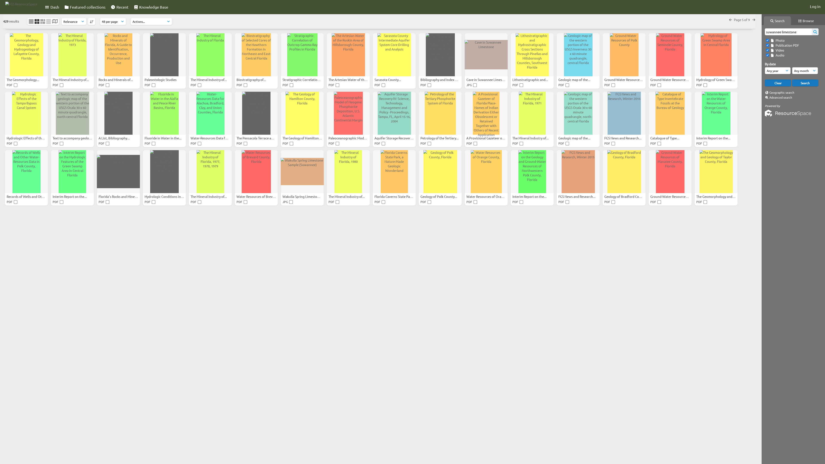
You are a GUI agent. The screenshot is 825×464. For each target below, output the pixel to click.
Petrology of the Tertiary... (439, 138)
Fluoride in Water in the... (163, 138)
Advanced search (780, 97)
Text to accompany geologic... (74, 138)
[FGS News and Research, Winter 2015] (578, 171)
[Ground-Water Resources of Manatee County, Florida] (670, 171)
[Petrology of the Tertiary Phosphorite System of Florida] (440, 113)
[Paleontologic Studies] (164, 54)
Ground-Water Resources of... (626, 80)
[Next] (753, 20)
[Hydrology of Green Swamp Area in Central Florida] (716, 54)
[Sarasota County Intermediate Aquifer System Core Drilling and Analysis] (394, 54)
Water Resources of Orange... (488, 196)
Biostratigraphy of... (252, 80)
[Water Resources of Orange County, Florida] (486, 171)
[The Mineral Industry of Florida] (210, 54)
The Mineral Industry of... (71, 80)
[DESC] (91, 21)
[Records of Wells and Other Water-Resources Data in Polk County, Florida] (26, 171)
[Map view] (55, 22)
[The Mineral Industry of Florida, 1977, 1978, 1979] (210, 171)
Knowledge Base (153, 7)
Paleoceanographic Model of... (350, 138)
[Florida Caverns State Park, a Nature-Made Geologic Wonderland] (394, 171)
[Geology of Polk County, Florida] (440, 171)
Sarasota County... (388, 80)
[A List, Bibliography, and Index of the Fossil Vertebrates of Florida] (118, 113)
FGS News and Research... (623, 138)
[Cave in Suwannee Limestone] (486, 54)
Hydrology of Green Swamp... (717, 80)
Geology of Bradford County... (626, 196)
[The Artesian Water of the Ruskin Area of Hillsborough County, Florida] (348, 54)
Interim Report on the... (713, 138)
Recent (122, 7)
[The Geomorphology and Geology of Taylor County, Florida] (716, 171)
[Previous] (730, 20)
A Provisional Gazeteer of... (486, 138)
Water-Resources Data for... (211, 138)
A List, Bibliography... (114, 138)
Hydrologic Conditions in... (164, 196)
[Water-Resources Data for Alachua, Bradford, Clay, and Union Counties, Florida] (210, 113)
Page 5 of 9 (742, 20)
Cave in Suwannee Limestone (488, 80)
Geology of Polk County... (439, 196)
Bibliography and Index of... (440, 80)
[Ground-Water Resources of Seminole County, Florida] (670, 54)
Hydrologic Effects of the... (27, 138)
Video (779, 50)
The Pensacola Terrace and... (257, 138)
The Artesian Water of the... (348, 80)
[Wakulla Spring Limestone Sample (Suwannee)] (302, 171)
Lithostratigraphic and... (530, 80)
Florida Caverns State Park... (395, 196)
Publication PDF (786, 45)
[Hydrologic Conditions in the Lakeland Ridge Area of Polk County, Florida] (164, 171)
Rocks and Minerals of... (116, 80)
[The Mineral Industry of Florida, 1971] (532, 113)
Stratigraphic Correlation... (302, 80)
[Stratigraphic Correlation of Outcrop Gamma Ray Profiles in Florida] (302, 54)
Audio (779, 55)
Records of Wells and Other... (28, 196)
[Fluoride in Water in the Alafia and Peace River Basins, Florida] (164, 113)
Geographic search (781, 92)
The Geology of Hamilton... (302, 138)
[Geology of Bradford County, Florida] (624, 171)
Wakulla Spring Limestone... (303, 196)
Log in (815, 6)
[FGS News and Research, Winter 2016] (624, 113)
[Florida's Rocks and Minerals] (118, 171)
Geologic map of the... (574, 80)
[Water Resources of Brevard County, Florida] (256, 171)
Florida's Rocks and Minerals (120, 196)
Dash (54, 7)
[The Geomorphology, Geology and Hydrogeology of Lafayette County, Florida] (26, 54)
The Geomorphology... (23, 80)
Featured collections (87, 7)
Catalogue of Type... (665, 138)
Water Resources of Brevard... (259, 196)
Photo (779, 40)
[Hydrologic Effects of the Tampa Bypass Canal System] (26, 113)
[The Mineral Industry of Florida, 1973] (72, 54)
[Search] (815, 31)
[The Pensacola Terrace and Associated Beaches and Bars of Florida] (256, 113)
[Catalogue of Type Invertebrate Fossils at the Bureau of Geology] (670, 113)
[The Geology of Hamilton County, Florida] (302, 113)
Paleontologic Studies (161, 80)
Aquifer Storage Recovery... (394, 138)
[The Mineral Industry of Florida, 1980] (348, 171)
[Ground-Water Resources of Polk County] (624, 54)
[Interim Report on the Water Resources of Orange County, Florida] (716, 113)
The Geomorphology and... (716, 196)
